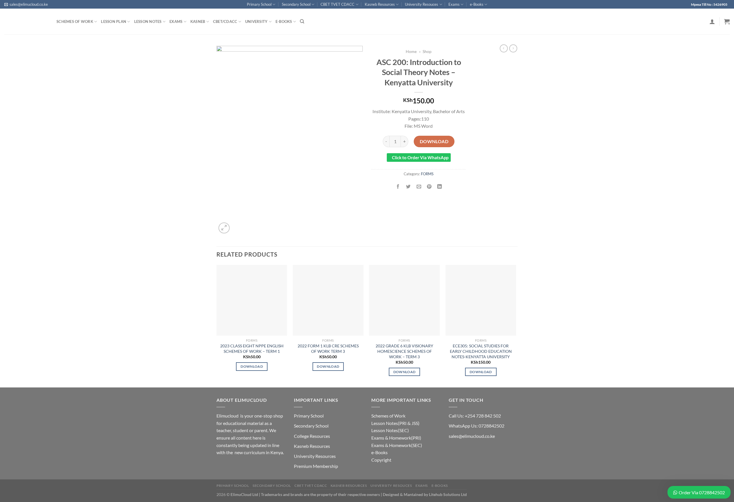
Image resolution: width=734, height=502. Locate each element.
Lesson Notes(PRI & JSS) (395, 423)
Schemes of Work (74, 21)
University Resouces (421, 4)
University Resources (315, 456)
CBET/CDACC (225, 21)
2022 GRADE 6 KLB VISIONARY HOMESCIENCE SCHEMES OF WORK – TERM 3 (404, 351)
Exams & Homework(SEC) (396, 445)
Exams (454, 4)
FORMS (427, 174)
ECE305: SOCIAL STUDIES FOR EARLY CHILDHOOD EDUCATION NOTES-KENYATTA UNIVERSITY (481, 351)
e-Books (476, 4)
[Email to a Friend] (418, 186)
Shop (427, 51)
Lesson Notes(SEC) (390, 430)
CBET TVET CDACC (337, 4)
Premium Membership (316, 466)
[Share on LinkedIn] (439, 186)
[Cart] (727, 21)
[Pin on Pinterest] (429, 186)
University (256, 21)
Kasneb (197, 21)
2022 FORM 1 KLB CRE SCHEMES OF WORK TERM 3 (328, 348)
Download (434, 141)
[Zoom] (224, 228)
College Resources (312, 436)
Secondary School (296, 4)
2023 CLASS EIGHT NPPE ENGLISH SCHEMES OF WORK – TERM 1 (252, 348)
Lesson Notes (148, 21)
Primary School (259, 4)
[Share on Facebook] (398, 186)
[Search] (302, 21)
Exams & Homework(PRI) (396, 437)
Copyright (381, 459)
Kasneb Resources (380, 4)
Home (411, 51)
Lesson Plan (113, 21)
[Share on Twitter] (408, 186)
